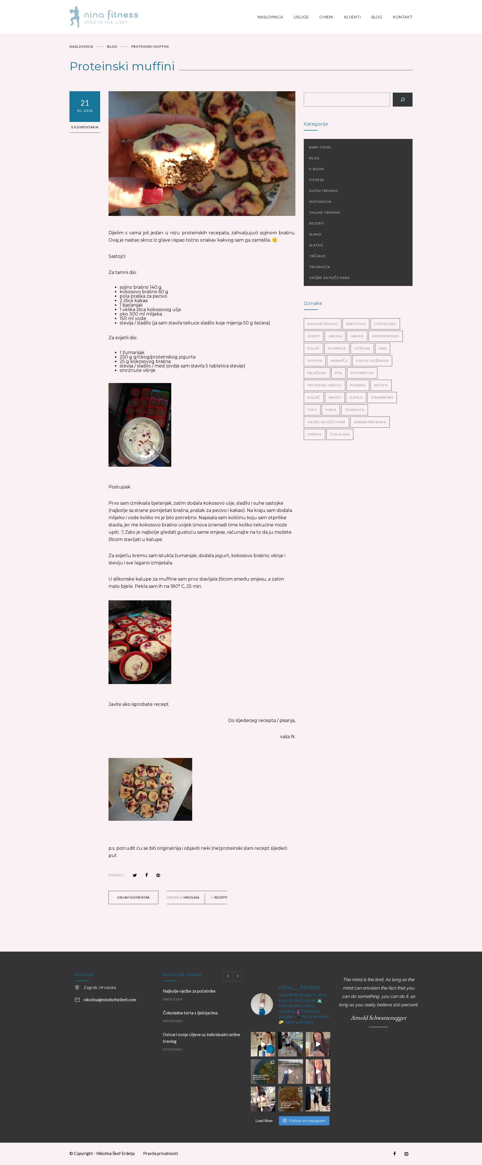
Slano (315, 234)
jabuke (357, 336)
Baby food (320, 147)
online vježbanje (372, 360)
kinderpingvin (385, 336)
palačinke (317, 373)
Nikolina (191, 897)
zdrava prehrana (370, 422)
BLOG (377, 17)
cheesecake (385, 324)
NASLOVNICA (270, 17)
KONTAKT (403, 17)
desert (313, 336)
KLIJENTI (352, 17)
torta (330, 410)
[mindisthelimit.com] (163, 16)
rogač (313, 397)
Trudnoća (319, 267)
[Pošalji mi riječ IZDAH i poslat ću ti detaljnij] (318, 1071)
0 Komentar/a (84, 127)
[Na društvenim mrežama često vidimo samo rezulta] (263, 1099)
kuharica (337, 348)
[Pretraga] (403, 100)
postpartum (362, 373)
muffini (314, 360)
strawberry (382, 397)
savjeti (335, 397)
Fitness (316, 180)
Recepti (221, 897)
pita (338, 373)
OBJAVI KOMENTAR (133, 897)
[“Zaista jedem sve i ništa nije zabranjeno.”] (318, 1044)
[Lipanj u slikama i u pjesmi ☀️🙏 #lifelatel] (290, 1044)
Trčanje (317, 256)
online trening (324, 212)
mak (383, 348)
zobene (314, 434)
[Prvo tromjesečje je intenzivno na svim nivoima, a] (290, 1099)
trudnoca (354, 410)
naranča (339, 360)
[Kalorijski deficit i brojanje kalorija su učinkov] (263, 1071)
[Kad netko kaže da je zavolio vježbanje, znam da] (263, 1044)
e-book (316, 169)
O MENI (326, 17)
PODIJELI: (116, 875)
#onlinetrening (322, 324)
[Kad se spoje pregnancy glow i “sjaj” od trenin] (318, 1099)
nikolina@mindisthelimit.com (110, 999)
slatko (356, 397)
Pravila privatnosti (160, 1153)
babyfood (356, 324)
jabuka (335, 336)
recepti (381, 385)
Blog (314, 158)
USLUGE (301, 17)
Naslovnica (81, 46)
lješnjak (362, 348)
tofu (312, 410)
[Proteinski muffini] (202, 153)
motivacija (320, 201)
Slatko (316, 245)
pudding (358, 385)
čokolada (340, 434)
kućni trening (323, 191)
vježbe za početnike (329, 278)
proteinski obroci (324, 385)
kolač (313, 348)
